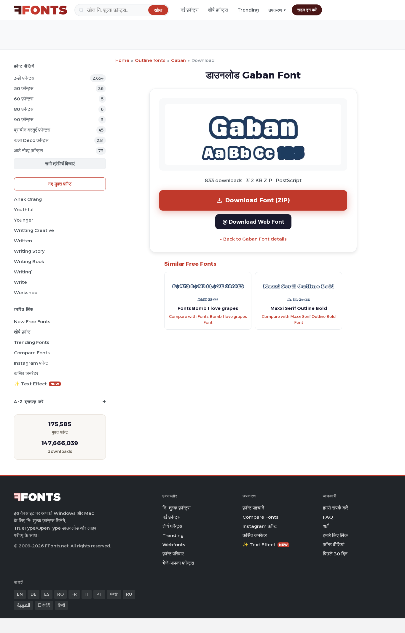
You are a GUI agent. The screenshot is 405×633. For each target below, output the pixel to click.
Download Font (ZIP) (257, 200)
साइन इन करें (307, 9)
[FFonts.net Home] (40, 10)
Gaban (178, 60)
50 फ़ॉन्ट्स (24, 88)
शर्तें (326, 526)
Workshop (25, 292)
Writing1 (23, 272)
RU (129, 594)
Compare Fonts (32, 352)
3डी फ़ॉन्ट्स (24, 78)
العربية (23, 605)
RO (60, 594)
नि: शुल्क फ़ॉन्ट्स (176, 508)
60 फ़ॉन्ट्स (24, 99)
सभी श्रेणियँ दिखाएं (60, 163)
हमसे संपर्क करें (335, 508)
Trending (248, 10)
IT (86, 594)
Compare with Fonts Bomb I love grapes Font (208, 319)
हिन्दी (61, 605)
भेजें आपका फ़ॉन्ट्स (178, 563)
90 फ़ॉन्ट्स (24, 119)
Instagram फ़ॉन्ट (31, 363)
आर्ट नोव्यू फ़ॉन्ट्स (28, 150)
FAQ (328, 517)
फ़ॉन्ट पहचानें (253, 508)
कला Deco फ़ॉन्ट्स (31, 140)
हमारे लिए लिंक (335, 535)
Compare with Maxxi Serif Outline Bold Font (299, 319)
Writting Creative (34, 230)
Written (23, 240)
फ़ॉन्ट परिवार (173, 554)
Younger (23, 220)
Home (122, 60)
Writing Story (29, 251)
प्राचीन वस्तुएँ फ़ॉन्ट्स (32, 130)
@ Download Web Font (253, 222)
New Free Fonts (32, 321)
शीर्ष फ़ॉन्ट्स (218, 10)
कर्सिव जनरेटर (26, 373)
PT (99, 594)
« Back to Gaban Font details (253, 239)
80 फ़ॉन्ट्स (24, 109)
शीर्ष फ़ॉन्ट (22, 332)
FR (74, 594)
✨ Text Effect (36, 384)
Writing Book (29, 261)
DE (33, 594)
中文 (114, 594)
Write (20, 282)
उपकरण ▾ (277, 10)
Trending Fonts (31, 342)
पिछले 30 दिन (335, 554)
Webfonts (173, 544)
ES (47, 594)
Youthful (24, 209)
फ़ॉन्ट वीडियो (334, 544)
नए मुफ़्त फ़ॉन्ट (60, 184)
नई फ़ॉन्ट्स (190, 10)
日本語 (44, 605)
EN (20, 594)
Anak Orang (28, 199)
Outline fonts (150, 60)
